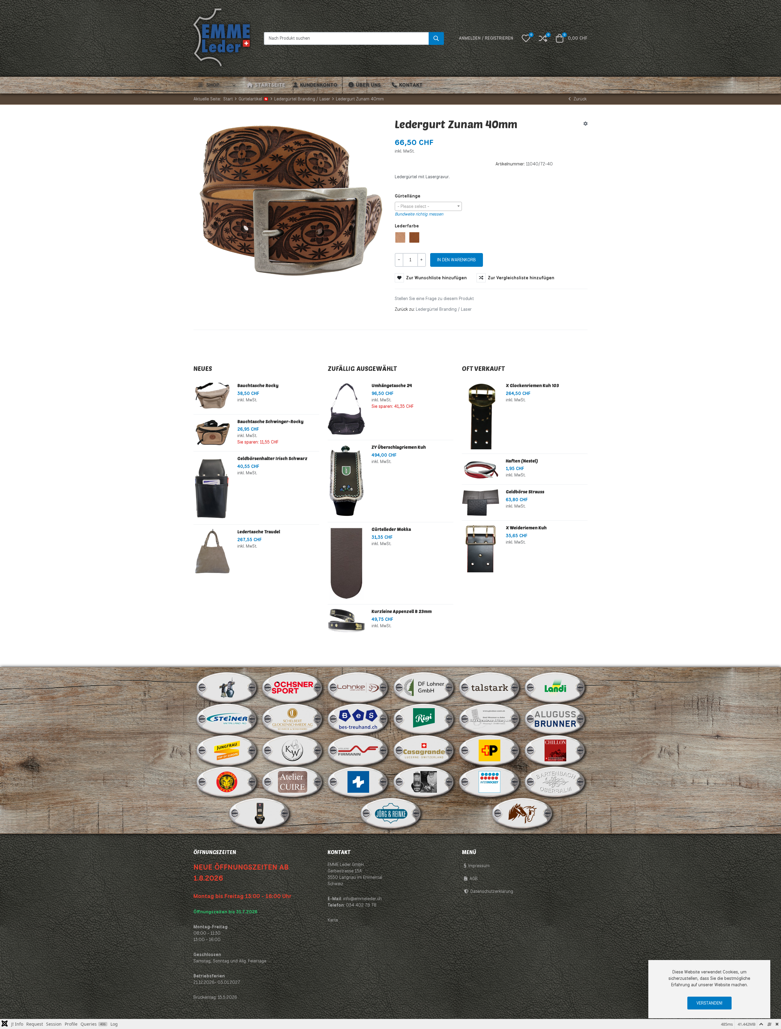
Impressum (479, 869)
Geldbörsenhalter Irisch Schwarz (272, 461)
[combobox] (428, 209)
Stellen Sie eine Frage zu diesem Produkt (434, 302)
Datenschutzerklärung (491, 894)
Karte (333, 923)
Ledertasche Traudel (258, 535)
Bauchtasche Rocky (258, 388)
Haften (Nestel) (522, 463)
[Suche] (436, 40)
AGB (474, 882)
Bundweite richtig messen (419, 217)
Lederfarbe (407, 229)
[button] (526, 40)
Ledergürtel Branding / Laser (444, 312)
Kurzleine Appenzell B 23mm (402, 614)
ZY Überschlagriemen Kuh (399, 450)
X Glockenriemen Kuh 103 (532, 388)
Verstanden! (709, 1003)
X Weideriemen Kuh (526, 531)
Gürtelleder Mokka (391, 532)
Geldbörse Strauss (525, 495)
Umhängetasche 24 (392, 388)
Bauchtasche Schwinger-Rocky (270, 424)
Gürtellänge (407, 199)
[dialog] (709, 989)
